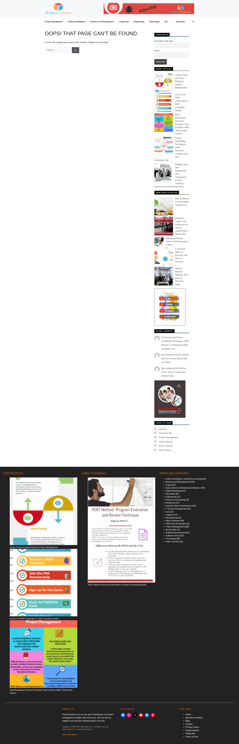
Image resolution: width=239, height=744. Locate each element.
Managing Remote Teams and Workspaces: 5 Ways (177, 241)
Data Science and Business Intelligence (183, 488)
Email (156, 51)
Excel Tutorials (166, 446)
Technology (154, 22)
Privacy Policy (192, 727)
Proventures (167, 337)
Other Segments (173, 521)
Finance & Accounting (175, 500)
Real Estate (171, 530)
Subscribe (180, 22)
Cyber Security (166, 442)
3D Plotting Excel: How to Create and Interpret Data (173, 372)
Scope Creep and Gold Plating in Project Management (181, 81)
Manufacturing (172, 518)
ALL (166, 22)
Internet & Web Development (178, 506)
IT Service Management (176, 509)
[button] (193, 21)
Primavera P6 (165, 433)
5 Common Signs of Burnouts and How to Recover (181, 255)
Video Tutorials (172, 542)
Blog (188, 721)
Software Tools (172, 536)
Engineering (139, 22)
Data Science (165, 450)
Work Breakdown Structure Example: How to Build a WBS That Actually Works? (182, 124)
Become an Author (194, 717)
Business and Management (102, 22)
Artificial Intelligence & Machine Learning (184, 479)
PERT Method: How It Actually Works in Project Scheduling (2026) (117, 585)
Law (167, 512)
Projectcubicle (192, 730)
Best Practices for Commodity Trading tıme (182, 201)
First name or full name (163, 41)
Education (170, 494)
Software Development (176, 533)
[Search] (75, 50)
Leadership (124, 22)
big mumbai (166, 355)
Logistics (170, 515)
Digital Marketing (173, 491)
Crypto (169, 485)
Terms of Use (192, 737)
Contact (189, 724)
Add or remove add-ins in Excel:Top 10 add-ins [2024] (175, 358)
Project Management (54, 22)
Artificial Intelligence (77, 22)
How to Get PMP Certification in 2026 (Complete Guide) (34, 619)
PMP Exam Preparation (176, 524)
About (188, 714)
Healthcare (170, 503)
